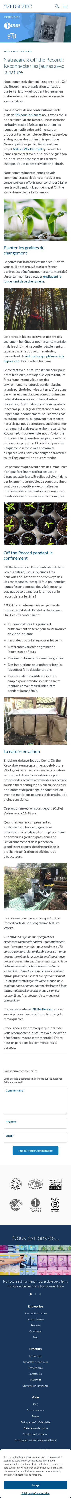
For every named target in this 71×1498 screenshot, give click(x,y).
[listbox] (35, 1268)
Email (10, 1135)
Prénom (11, 1121)
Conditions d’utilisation (35, 1434)
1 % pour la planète (28, 115)
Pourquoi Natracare (35, 1313)
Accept (35, 1485)
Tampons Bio (35, 1355)
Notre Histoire (35, 1319)
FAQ (35, 1404)
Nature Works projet (27, 149)
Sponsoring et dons (18, 51)
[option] (35, 1268)
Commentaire (15, 1090)
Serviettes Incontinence (35, 1385)
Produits (35, 1325)
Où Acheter (35, 1331)
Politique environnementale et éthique (35, 1440)
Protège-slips (35, 1367)
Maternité (35, 1379)
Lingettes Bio (35, 1373)
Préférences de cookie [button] (35, 1428)
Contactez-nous (35, 1410)
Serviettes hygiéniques (35, 1361)
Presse (35, 1416)
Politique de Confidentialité (35, 1493)
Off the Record (41, 1009)
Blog (35, 1337)
